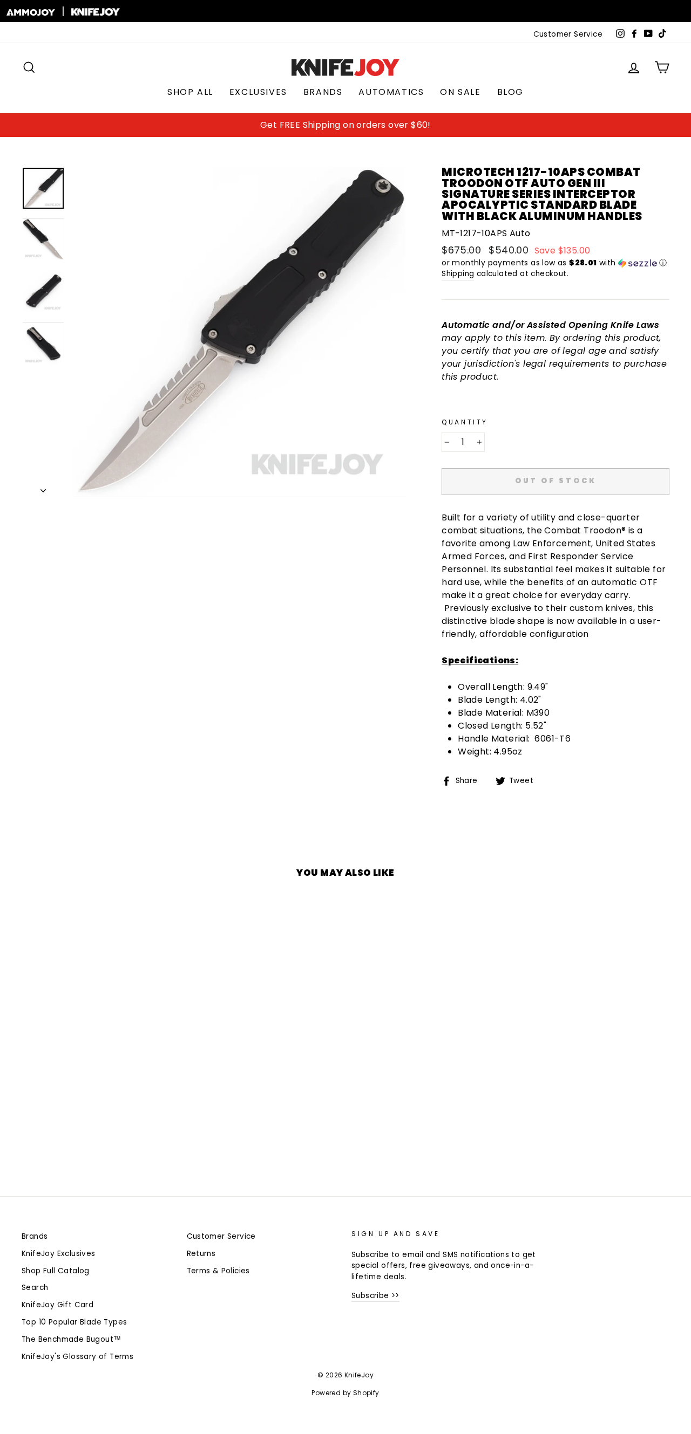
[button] (555, 263)
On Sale (460, 92)
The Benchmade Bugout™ (71, 1339)
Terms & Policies (218, 1271)
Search (35, 1287)
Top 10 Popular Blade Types (74, 1322)
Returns (201, 1253)
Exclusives (258, 92)
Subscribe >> (375, 1296)
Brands (323, 92)
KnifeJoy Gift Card (57, 1305)
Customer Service (567, 34)
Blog (510, 92)
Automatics (391, 92)
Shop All (190, 92)
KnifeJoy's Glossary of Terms (77, 1356)
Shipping (458, 274)
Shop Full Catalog (56, 1271)
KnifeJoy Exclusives (59, 1253)
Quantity (465, 422)
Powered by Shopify (345, 1392)
